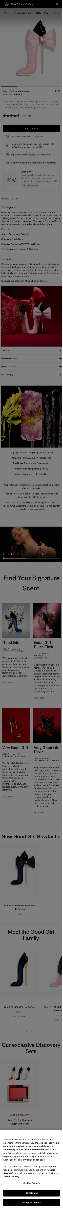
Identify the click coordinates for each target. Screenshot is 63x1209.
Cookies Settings (31, 1183)
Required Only (31, 1193)
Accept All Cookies (31, 1202)
